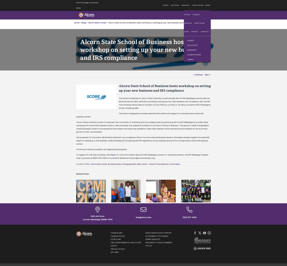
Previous (199, 74)
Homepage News (129, 164)
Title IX (148, 246)
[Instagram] (209, 232)
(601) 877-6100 (190, 217)
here (113, 155)
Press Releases (163, 164)
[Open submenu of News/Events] (207, 50)
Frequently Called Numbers (158, 242)
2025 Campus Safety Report (158, 233)
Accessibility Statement (157, 236)
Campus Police (118, 236)
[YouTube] (204, 232)
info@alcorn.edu (143, 217)
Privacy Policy (118, 249)
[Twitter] (199, 232)
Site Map (115, 252)
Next (207, 74)
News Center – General (146, 164)
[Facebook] (195, 232)
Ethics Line (116, 239)
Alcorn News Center (99, 164)
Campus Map (117, 233)
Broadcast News (115, 164)
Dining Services (152, 239)
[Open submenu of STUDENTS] (207, 40)
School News (175, 164)
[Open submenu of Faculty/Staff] (207, 45)
